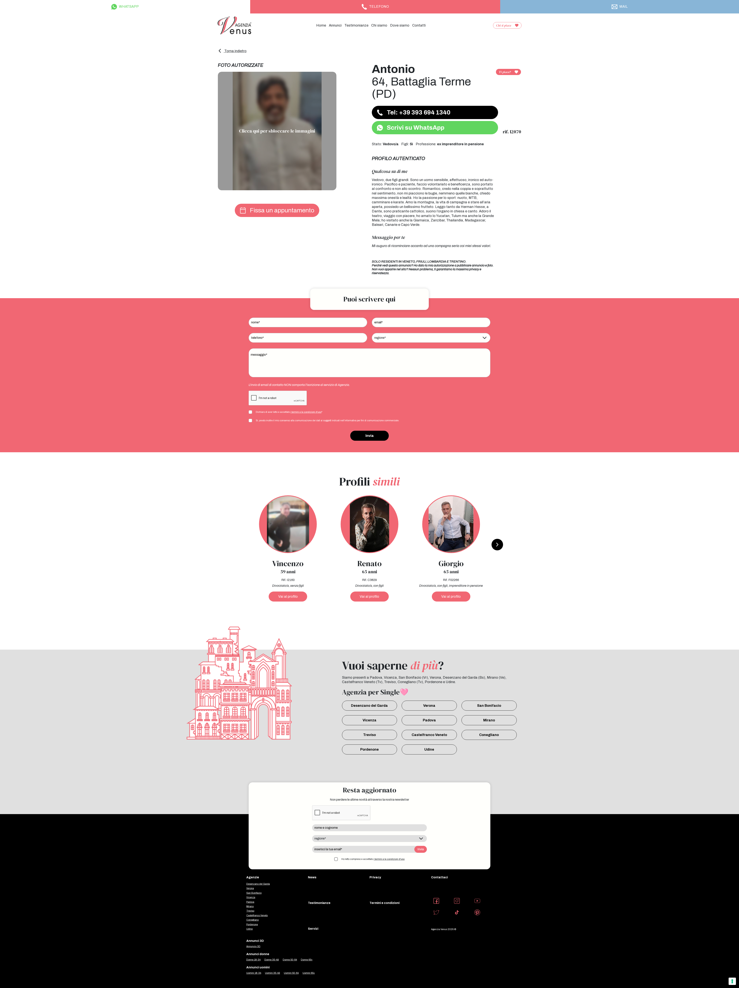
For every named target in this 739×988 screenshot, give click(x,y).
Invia (369, 436)
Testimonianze (356, 25)
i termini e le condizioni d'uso (305, 412)
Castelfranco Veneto (429, 735)
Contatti (419, 25)
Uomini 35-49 (272, 973)
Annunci (335, 25)
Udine (429, 749)
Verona (429, 706)
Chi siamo (379, 25)
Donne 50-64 (290, 959)
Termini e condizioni (385, 903)
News (312, 877)
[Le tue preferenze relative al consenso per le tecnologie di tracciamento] (732, 981)
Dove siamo (399, 25)
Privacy (375, 877)
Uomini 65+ (309, 973)
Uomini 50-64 (291, 973)
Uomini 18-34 (253, 973)
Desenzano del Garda (369, 706)
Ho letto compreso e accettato (373, 859)
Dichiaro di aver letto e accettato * (289, 412)
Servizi (313, 928)
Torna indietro (235, 51)
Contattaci (439, 877)
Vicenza (369, 720)
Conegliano (489, 735)
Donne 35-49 (271, 959)
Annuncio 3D (253, 946)
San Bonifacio (489, 706)
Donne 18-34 (253, 959)
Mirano (489, 720)
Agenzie (252, 877)
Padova (429, 720)
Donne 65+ (307, 959)
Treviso (369, 735)
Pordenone (369, 749)
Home (321, 25)
